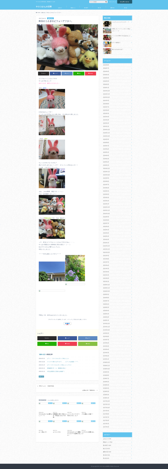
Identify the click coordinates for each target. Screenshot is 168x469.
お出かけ (60, 7)
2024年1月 (106, 165)
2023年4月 (106, 194)
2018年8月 (106, 375)
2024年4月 (106, 155)
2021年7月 (106, 262)
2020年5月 (106, 307)
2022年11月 (106, 210)
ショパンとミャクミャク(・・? (120, 22)
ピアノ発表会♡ (116, 42)
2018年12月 (106, 362)
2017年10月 (106, 407)
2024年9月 (106, 139)
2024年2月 (106, 162)
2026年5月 (106, 74)
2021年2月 (106, 278)
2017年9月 (106, 410)
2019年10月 (106, 330)
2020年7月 (106, 301)
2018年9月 (106, 372)
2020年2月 (106, 317)
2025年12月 (106, 90)
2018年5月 (106, 385)
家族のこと (73, 7)
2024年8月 (106, 142)
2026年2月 (106, 84)
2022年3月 (106, 236)
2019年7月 (106, 339)
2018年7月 (106, 378)
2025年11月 (106, 94)
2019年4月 (106, 349)
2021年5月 (106, 268)
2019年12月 (106, 323)
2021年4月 (106, 271)
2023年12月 (106, 168)
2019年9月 (106, 333)
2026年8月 (106, 65)
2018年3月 (106, 391)
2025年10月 (106, 97)
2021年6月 (106, 265)
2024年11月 (106, 133)
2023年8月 (106, 181)
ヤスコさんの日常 (44, 6)
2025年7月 (106, 107)
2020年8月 (106, 297)
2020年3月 (106, 314)
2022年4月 (106, 233)
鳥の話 (106, 458)
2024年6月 (106, 149)
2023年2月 (106, 200)
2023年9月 (106, 178)
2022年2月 (106, 239)
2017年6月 (106, 420)
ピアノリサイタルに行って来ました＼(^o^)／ (59, 365)
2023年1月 (106, 204)
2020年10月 (106, 291)
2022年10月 (106, 213)
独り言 (99, 7)
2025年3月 (106, 120)
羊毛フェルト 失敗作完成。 (47, 386)
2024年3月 (106, 158)
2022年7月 (106, 223)
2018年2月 (106, 394)
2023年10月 (106, 175)
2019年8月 (106, 336)
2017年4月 (106, 427)
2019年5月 (106, 346)
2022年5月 (106, 229)
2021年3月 (106, 275)
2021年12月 (106, 246)
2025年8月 (106, 103)
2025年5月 (106, 113)
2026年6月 (106, 71)
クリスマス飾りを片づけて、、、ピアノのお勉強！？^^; (62, 361)
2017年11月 (106, 404)
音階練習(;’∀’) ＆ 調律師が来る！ (56, 368)
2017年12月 (106, 401)
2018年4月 (106, 388)
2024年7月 (106, 145)
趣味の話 (112, 7)
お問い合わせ (125, 1)
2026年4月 (106, 78)
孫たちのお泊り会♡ (117, 49)
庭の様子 (86, 7)
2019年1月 (106, 359)
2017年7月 (106, 417)
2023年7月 (106, 184)
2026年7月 (106, 68)
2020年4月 (106, 310)
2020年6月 (106, 304)
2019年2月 (106, 356)
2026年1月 (106, 87)
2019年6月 (106, 343)
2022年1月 (106, 242)
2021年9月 (106, 255)
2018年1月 (106, 398)
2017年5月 (106, 423)
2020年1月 (106, 320)
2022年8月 (106, 220)
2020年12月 (106, 284)
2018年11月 (106, 365)
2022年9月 (106, 217)
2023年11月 (106, 171)
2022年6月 (106, 226)
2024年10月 (106, 136)
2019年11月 (106, 326)
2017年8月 (106, 414)
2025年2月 (106, 123)
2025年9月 (106, 100)
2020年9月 (106, 294)
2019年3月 (106, 352)
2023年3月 (106, 197)
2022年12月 (106, 207)
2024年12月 (106, 129)
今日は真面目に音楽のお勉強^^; (56, 371)
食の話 (125, 7)
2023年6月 (106, 187)
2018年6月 (106, 381)
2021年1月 (106, 281)
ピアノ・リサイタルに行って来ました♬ (58, 358)
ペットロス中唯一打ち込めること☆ (121, 36)
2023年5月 (106, 191)
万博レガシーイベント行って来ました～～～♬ (121, 29)
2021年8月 (106, 259)
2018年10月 (106, 368)
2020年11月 (106, 288)
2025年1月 (106, 126)
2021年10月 (106, 252)
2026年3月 (106, 81)
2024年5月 (106, 152)
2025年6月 (106, 110)
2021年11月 (106, 249)
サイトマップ (113, 1)
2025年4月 (106, 116)
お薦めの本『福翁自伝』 (89, 390)
